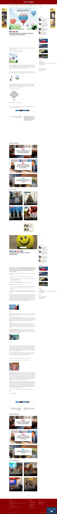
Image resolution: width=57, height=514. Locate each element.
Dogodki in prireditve (27, 192)
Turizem (23, 178)
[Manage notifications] (55, 512)
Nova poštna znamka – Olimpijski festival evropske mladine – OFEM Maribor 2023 (31, 217)
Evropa (21, 5)
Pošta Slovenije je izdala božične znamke (15, 218)
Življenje (34, 5)
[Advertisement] (22, 42)
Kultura (11, 478)
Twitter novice (30, 5)
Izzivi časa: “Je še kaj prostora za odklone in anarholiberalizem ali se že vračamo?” (30, 472)
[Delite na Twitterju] (23, 247)
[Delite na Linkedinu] (25, 247)
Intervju (38, 5)
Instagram (29, 389)
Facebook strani (23, 389)
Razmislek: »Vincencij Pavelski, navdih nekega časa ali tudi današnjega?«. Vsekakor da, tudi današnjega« (23, 151)
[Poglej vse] (43, 41)
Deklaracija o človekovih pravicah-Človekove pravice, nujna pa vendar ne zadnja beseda (15, 488)
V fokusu (13, 5)
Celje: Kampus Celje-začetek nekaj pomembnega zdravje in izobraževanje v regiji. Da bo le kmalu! (30, 488)
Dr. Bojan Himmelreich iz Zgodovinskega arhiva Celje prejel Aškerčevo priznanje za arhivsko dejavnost (15, 201)
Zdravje (26, 5)
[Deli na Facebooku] (22, 247)
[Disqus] (23, 132)
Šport (17, 31)
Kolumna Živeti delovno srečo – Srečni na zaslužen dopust (15, 117)
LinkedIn (26, 389)
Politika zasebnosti (45, 512)
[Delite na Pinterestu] (24, 247)
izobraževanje (16, 460)
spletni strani (18, 389)
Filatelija (11, 31)
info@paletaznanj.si (14, 393)
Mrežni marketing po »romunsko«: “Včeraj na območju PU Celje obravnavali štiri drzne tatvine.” (44, 33)
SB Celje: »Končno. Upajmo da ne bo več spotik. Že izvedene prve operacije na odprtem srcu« (15, 472)
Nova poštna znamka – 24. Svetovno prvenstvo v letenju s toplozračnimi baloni (29, 409)
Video (41, 5)
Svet (23, 5)
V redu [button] (51, 511)
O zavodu (41, 512)
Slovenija (16, 5)
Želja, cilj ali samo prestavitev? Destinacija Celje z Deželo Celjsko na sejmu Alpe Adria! (23, 180)
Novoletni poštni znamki (29, 202)
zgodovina (11, 192)
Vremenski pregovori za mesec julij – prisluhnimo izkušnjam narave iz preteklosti (15, 409)
